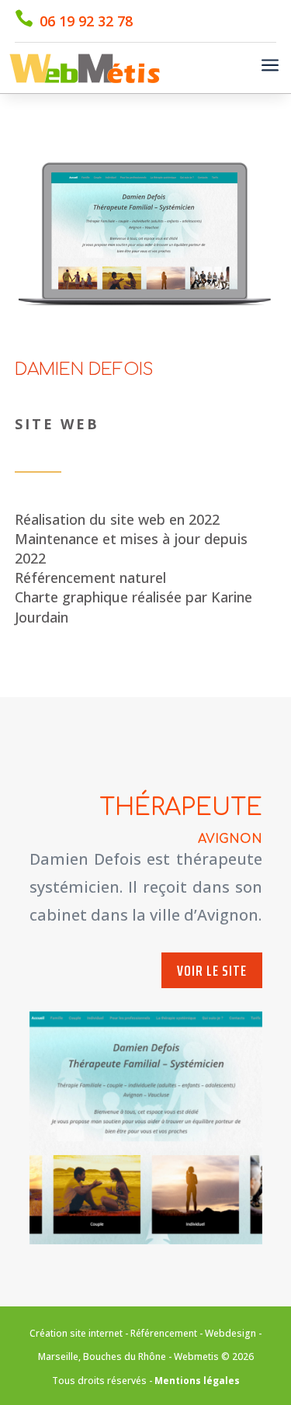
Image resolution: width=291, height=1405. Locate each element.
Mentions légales (197, 1380)
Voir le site (212, 970)
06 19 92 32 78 (86, 21)
